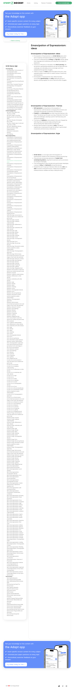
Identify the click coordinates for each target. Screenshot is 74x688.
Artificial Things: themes (12, 430)
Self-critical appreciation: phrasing (15, 495)
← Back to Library (15, 40)
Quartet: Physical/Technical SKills (15, 598)
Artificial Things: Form (12, 439)
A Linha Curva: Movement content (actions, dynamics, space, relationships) (15, 391)
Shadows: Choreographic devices (15, 290)
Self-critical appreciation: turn (14, 529)
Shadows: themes (11, 283)
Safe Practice (10, 592)
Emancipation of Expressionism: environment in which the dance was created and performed (14, 139)
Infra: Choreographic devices (14, 335)
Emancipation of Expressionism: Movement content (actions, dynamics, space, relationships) (14, 181)
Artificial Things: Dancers (13, 458)
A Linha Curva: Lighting (12, 409)
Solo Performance (11, 590)
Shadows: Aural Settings (12, 308)
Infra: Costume (10, 353)
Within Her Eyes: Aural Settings (14, 260)
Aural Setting (10, 134)
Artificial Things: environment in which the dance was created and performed (15, 414)
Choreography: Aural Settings (14, 76)
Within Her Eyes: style (12, 230)
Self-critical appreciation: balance (15, 562)
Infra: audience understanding (14, 322)
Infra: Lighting (10, 356)
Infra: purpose (10, 321)
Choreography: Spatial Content (14, 99)
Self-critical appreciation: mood (14, 509)
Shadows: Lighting (11, 314)
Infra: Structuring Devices (13, 338)
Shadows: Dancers (11, 310)
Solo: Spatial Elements (12, 578)
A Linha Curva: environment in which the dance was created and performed (15, 361)
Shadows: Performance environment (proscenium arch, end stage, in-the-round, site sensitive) (15, 304)
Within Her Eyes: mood (12, 237)
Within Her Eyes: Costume (13, 263)
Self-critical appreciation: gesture (15, 526)
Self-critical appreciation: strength (15, 537)
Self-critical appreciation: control (14, 551)
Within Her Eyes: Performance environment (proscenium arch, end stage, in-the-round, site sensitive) (15, 255)
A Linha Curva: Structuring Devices (15, 388)
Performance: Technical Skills (14, 607)
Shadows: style (10, 282)
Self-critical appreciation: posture (15, 571)
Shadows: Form (10, 291)
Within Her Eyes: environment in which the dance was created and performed (15, 216)
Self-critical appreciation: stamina (15, 536)
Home (28, 3)
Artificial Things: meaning (13, 433)
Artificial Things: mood (12, 434)
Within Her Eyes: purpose (13, 219)
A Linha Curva (10, 377)
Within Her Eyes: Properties (13, 265)
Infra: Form (9, 336)
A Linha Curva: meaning (12, 380)
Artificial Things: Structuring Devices (15, 441)
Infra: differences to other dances (15, 324)
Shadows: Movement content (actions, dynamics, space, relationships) (14, 296)
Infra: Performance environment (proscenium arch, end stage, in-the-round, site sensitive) (14, 346)
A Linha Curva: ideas (12, 378)
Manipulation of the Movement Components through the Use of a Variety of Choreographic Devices (15, 103)
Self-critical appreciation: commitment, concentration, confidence (13, 492)
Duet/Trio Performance (12, 589)
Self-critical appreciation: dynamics (15, 520)
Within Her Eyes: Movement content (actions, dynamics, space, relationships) (15, 248)
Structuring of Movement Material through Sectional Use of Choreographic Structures (15, 90)
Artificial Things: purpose (13, 417)
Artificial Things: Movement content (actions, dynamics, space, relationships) (15, 444)
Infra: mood (10, 333)
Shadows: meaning (11, 286)
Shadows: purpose (11, 272)
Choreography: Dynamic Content (15, 106)
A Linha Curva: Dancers (12, 405)
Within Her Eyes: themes (12, 232)
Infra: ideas (9, 330)
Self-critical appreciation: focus (14, 500)
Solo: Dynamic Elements (12, 587)
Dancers (9, 132)
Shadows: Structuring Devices (14, 293)
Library (36, 3)
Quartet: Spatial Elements (13, 593)
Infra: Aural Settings (11, 350)
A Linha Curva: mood (12, 381)
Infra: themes (10, 328)
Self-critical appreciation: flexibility (15, 547)
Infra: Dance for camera (12, 349)
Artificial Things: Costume (13, 459)
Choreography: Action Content (14, 109)
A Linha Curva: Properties (13, 408)
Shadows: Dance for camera (14, 307)
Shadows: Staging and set (13, 316)
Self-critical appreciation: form (14, 475)
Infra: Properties (11, 355)
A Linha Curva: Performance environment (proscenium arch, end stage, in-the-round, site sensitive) (15, 399)
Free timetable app (63, 3)
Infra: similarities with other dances (15, 325)
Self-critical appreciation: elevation (15, 528)
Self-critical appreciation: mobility (15, 542)
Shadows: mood (11, 288)
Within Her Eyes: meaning (13, 235)
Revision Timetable (46, 3)
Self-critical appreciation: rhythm (15, 514)
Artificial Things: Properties (13, 461)
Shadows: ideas (10, 285)
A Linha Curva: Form (12, 386)
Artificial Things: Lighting (12, 462)
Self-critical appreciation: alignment (15, 567)
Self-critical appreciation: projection (15, 501)
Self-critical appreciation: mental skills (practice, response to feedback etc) (14, 484)
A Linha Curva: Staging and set (14, 411)
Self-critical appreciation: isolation (15, 533)
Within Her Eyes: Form (12, 241)
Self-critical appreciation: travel (14, 531)
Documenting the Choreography (14, 107)
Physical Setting (10, 129)
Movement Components (12, 131)
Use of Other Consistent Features (15, 84)
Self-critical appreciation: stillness (15, 525)
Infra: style (9, 327)
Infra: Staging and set (12, 358)
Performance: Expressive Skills (14, 606)
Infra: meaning (10, 332)
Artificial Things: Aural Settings (14, 456)
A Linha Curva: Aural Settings (14, 403)
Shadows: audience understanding (15, 274)
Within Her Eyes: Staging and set (14, 268)
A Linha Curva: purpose (12, 364)
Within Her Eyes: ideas (12, 233)
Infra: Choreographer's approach (15, 342)
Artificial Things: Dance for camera (15, 455)
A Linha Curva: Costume (12, 406)
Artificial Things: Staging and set (14, 464)
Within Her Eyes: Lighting (13, 266)
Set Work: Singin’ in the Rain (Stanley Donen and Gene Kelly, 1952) (14, 117)
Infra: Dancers (10, 352)
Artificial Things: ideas (12, 431)
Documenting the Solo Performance (15, 609)
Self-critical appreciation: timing (14, 515)
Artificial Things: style (12, 428)
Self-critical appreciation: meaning (15, 508)
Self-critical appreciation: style (14, 503)
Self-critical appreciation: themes (15, 504)
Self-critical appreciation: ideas (14, 506)
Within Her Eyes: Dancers (13, 261)
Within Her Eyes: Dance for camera (15, 258)
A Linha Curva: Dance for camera (15, 402)
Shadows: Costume (11, 311)
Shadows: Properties (12, 313)
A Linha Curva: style (11, 375)
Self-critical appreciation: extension (15, 534)
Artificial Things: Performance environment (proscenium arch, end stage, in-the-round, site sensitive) (15, 452)
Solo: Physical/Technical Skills (14, 579)
